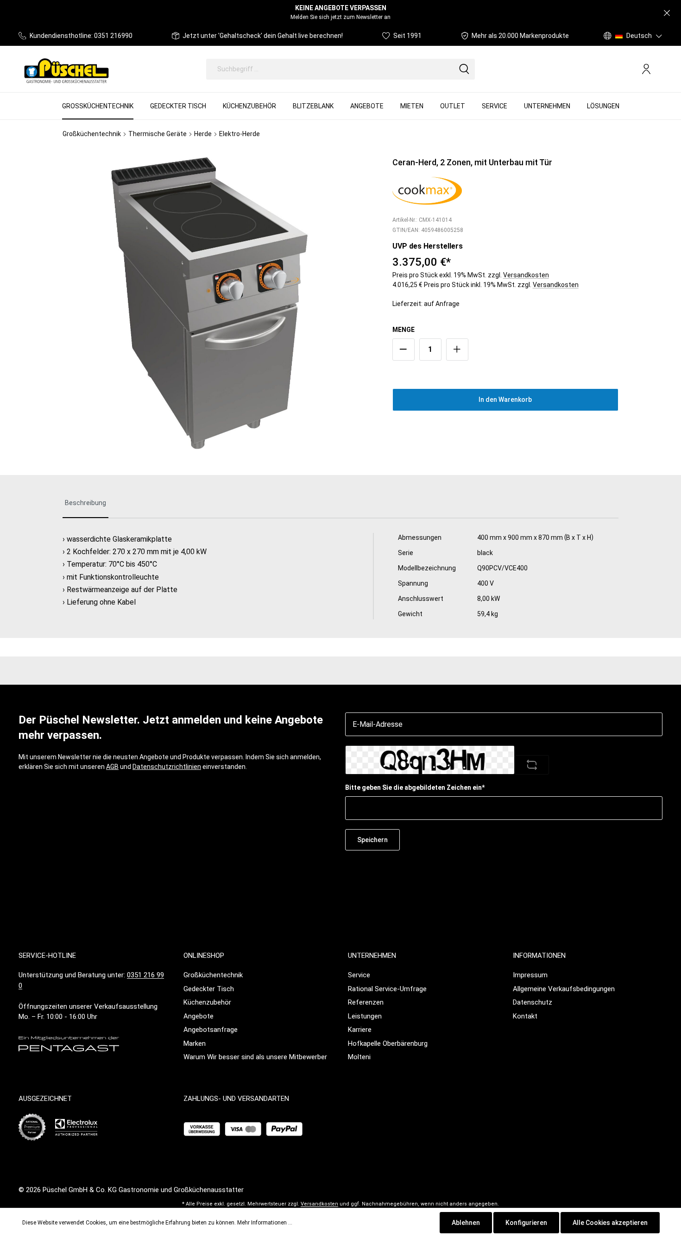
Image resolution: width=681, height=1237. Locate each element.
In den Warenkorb (505, 399)
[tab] (85, 503)
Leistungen (365, 1016)
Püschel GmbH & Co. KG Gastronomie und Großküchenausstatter (143, 1190)
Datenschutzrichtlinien (166, 766)
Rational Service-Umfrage (387, 989)
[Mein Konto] (646, 69)
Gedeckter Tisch (208, 989)
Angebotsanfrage (210, 1029)
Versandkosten (526, 275)
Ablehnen (466, 1222)
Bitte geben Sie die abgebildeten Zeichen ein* (415, 787)
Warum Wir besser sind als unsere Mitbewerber (255, 1057)
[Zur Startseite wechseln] (66, 69)
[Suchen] (464, 69)
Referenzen (366, 1002)
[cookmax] (427, 190)
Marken (194, 1043)
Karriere (360, 1029)
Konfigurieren (526, 1222)
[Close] (667, 13)
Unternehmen (372, 955)
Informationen (539, 955)
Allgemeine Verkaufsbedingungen (564, 989)
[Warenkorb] (658, 69)
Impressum (530, 975)
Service (359, 975)
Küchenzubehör (207, 1002)
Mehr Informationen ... (264, 1222)
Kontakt (525, 1016)
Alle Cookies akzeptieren (610, 1222)
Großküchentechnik (213, 975)
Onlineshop (203, 955)
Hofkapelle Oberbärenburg (388, 1043)
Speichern (372, 839)
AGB (112, 766)
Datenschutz (532, 1002)
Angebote (198, 1016)
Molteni (359, 1057)
